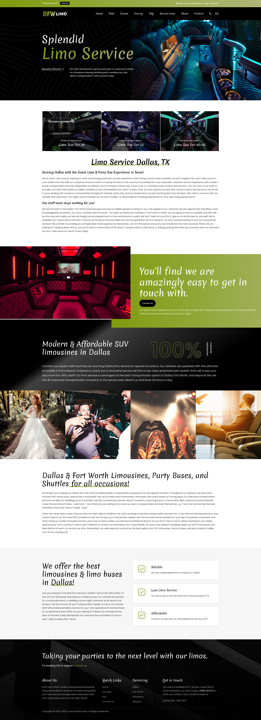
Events (124, 13)
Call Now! (65, 3)
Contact (199, 13)
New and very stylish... (190, 140)
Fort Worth (138, 691)
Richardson (138, 696)
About (184, 13)
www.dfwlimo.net (77, 711)
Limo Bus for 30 (72, 144)
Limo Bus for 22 (131, 144)
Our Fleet (106, 691)
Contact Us (108, 701)
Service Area (167, 13)
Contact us (80, 665)
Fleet (111, 13)
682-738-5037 (212, 3)
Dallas (136, 686)
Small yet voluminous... (72, 140)
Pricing (138, 13)
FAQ (151, 13)
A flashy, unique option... (130, 140)
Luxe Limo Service (164, 590)
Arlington (137, 701)
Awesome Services (207, 68)
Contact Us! (147, 303)
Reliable (156, 567)
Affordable (159, 613)
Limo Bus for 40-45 (190, 144)
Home (99, 13)
